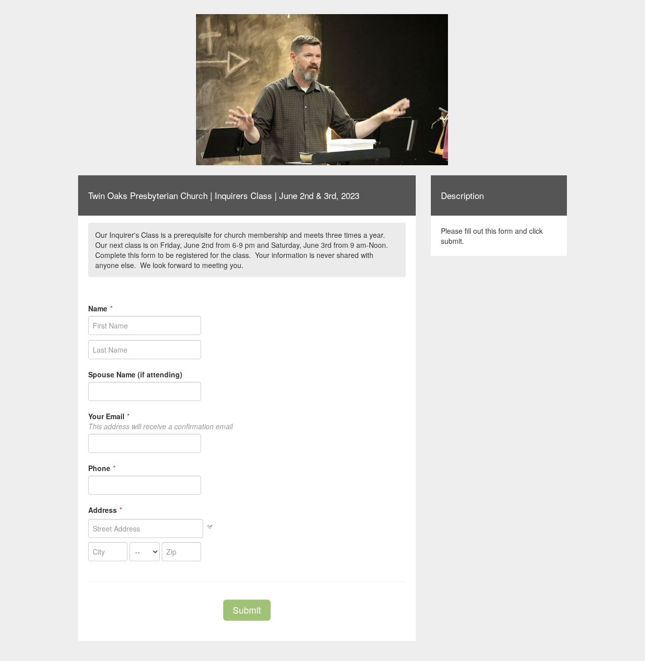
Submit (247, 610)
